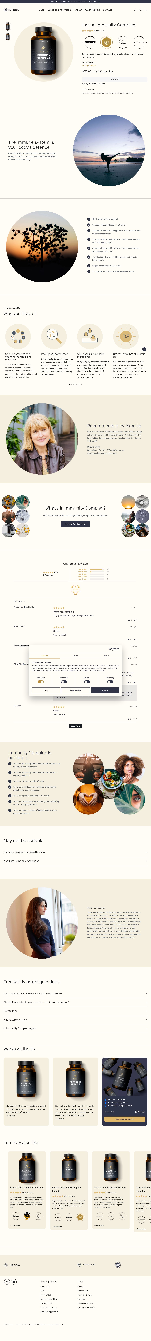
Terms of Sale (46, 1295)
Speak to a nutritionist (60, 9)
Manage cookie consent (56, 1324)
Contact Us (45, 1287)
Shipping (81, 1299)
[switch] (64, 681)
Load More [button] (75, 726)
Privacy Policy (46, 1303)
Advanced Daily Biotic (118, 1102)
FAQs (43, 1291)
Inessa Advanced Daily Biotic (110, 1187)
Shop (42, 9)
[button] (88, 31)
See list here (129, 93)
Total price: (109, 1112)
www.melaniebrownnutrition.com (102, 453)
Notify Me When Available (93, 84)
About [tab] (106, 656)
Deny (46, 690)
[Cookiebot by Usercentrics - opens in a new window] (110, 649)
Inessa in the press (85, 1303)
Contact (107, 9)
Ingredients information (75, 524)
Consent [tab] (45, 656)
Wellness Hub (92, 9)
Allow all (105, 690)
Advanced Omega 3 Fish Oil (120, 1106)
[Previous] (83, 42)
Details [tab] (75, 656)
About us (81, 1287)
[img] (58, 608)
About (79, 9)
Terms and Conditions (49, 1299)
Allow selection (75, 690)
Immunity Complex (116, 1099)
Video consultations (49, 1308)
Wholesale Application (49, 1312)
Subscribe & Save (85, 1295)
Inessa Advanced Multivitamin (27, 1187)
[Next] (146, 42)
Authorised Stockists (86, 1308)
